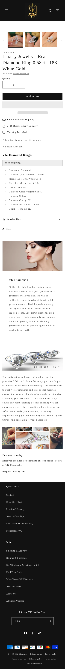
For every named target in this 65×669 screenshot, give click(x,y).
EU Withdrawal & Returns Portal (22, 565)
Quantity (6, 78)
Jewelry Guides (13, 586)
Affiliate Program (15, 601)
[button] (32, 105)
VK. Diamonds (21, 654)
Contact (10, 495)
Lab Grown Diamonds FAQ (19, 524)
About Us (11, 594)
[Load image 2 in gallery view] (32, 39)
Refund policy (36, 654)
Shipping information (21, 73)
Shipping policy (36, 659)
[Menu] (6, 10)
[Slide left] (3, 40)
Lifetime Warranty (15, 509)
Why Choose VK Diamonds (19, 579)
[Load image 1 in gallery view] (15, 39)
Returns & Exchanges (16, 558)
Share (9, 229)
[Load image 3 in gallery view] (49, 39)
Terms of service (19, 659)
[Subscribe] (50, 621)
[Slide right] (61, 40)
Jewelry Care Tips (15, 516)
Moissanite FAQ (14, 531)
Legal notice (51, 659)
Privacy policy (51, 654)
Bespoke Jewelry (11, 471)
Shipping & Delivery (16, 551)
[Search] (50, 10)
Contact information (34, 664)
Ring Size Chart (14, 502)
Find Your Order (14, 572)
